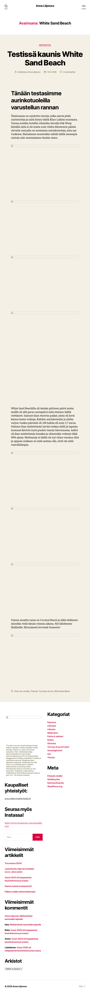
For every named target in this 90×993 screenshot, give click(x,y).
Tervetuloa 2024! (13, 863)
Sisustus (51, 743)
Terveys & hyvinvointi (58, 747)
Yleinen (51, 757)
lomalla (26, 691)
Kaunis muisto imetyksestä (18, 886)
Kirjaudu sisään (54, 776)
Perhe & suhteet (55, 736)
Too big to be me (46, 691)
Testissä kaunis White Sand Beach (45, 58)
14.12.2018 (51, 72)
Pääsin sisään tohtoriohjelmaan (20, 891)
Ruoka (50, 740)
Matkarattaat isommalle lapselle (25, 924)
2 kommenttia (69, 72)
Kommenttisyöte (55, 783)
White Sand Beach (62, 691)
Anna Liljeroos (45, 5)
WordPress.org (54, 786)
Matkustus (45, 45)
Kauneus (51, 722)
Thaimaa (34, 691)
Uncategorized (54, 750)
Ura (49, 754)
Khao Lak (18, 691)
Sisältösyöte (53, 779)
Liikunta (51, 729)
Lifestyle (51, 726)
